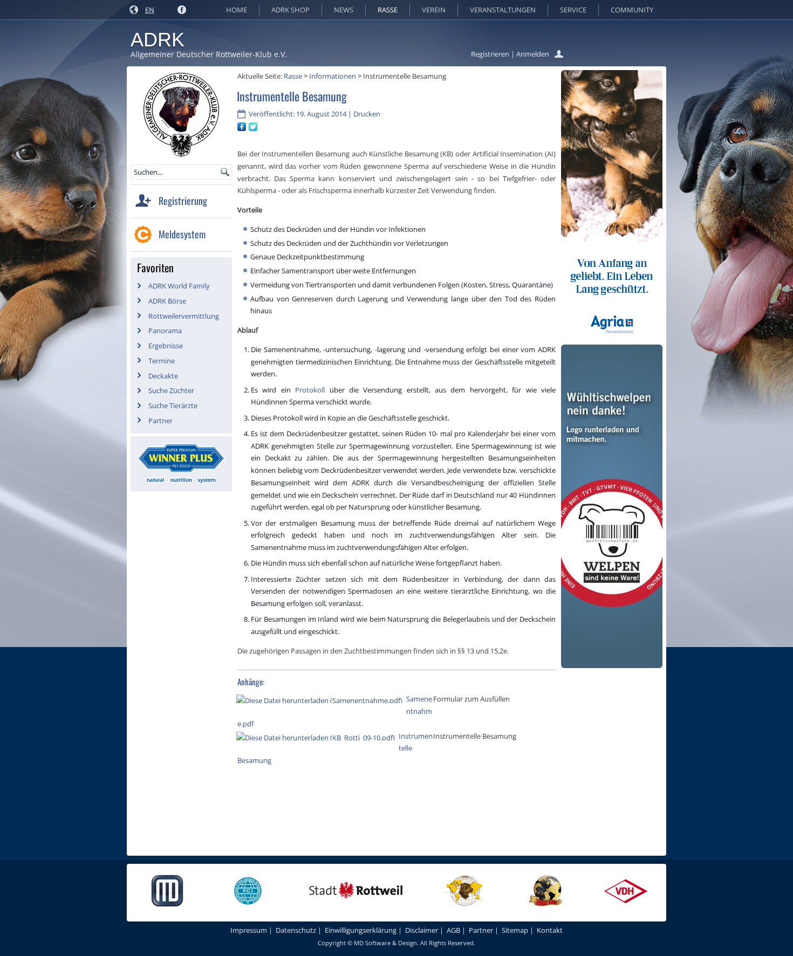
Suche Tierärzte (172, 405)
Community (632, 10)
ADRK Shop (290, 10)
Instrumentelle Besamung (292, 96)
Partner (160, 420)
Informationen (332, 76)
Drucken (366, 114)
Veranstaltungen (503, 10)
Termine (161, 361)
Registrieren (490, 54)
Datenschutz (296, 930)
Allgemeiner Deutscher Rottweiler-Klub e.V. (209, 54)
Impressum (248, 930)
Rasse (388, 10)
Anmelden (532, 54)
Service (573, 10)
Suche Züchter (171, 390)
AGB (453, 930)
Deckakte (163, 376)
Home (236, 10)
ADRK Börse (167, 301)
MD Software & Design (385, 943)
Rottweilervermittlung (183, 316)
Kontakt (550, 930)
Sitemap (515, 930)
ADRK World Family (179, 286)
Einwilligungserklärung (360, 930)
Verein (434, 10)
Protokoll (312, 390)
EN (149, 10)
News (343, 10)
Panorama (165, 330)
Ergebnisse (165, 345)
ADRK (157, 40)
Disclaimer (421, 930)
